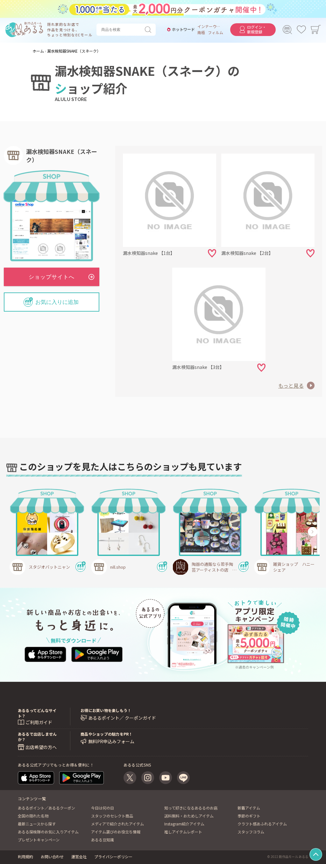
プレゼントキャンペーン (39, 839)
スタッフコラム (250, 831)
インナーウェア (208, 26)
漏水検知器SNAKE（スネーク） (61, 155)
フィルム (215, 32)
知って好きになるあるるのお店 (190, 807)
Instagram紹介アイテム (184, 823)
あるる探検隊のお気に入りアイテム (48, 831)
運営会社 (79, 856)
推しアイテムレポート (183, 831)
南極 (201, 32)
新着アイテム (248, 807)
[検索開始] (149, 30)
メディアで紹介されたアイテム (117, 823)
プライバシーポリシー (113, 856)
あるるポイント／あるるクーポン (46, 807)
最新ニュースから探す (37, 823)
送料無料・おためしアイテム (189, 815)
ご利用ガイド (38, 722)
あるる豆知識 (102, 839)
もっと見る (291, 385)
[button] (28, 532)
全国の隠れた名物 (33, 815)
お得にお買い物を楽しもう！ (106, 710)
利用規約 (25, 856)
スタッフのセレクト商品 (112, 815)
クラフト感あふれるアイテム (262, 823)
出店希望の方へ (41, 747)
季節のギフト (248, 815)
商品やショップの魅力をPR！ (106, 734)
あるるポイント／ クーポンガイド (122, 718)
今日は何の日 (102, 807)
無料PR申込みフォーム (111, 741)
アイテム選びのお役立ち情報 (115, 831)
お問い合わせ (52, 856)
